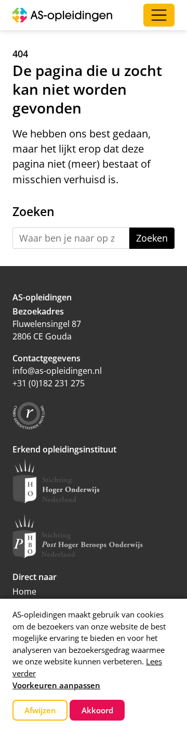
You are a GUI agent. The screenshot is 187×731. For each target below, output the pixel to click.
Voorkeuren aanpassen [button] (56, 685)
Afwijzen (40, 710)
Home (24, 591)
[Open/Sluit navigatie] (159, 15)
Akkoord (97, 710)
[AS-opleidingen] (62, 15)
